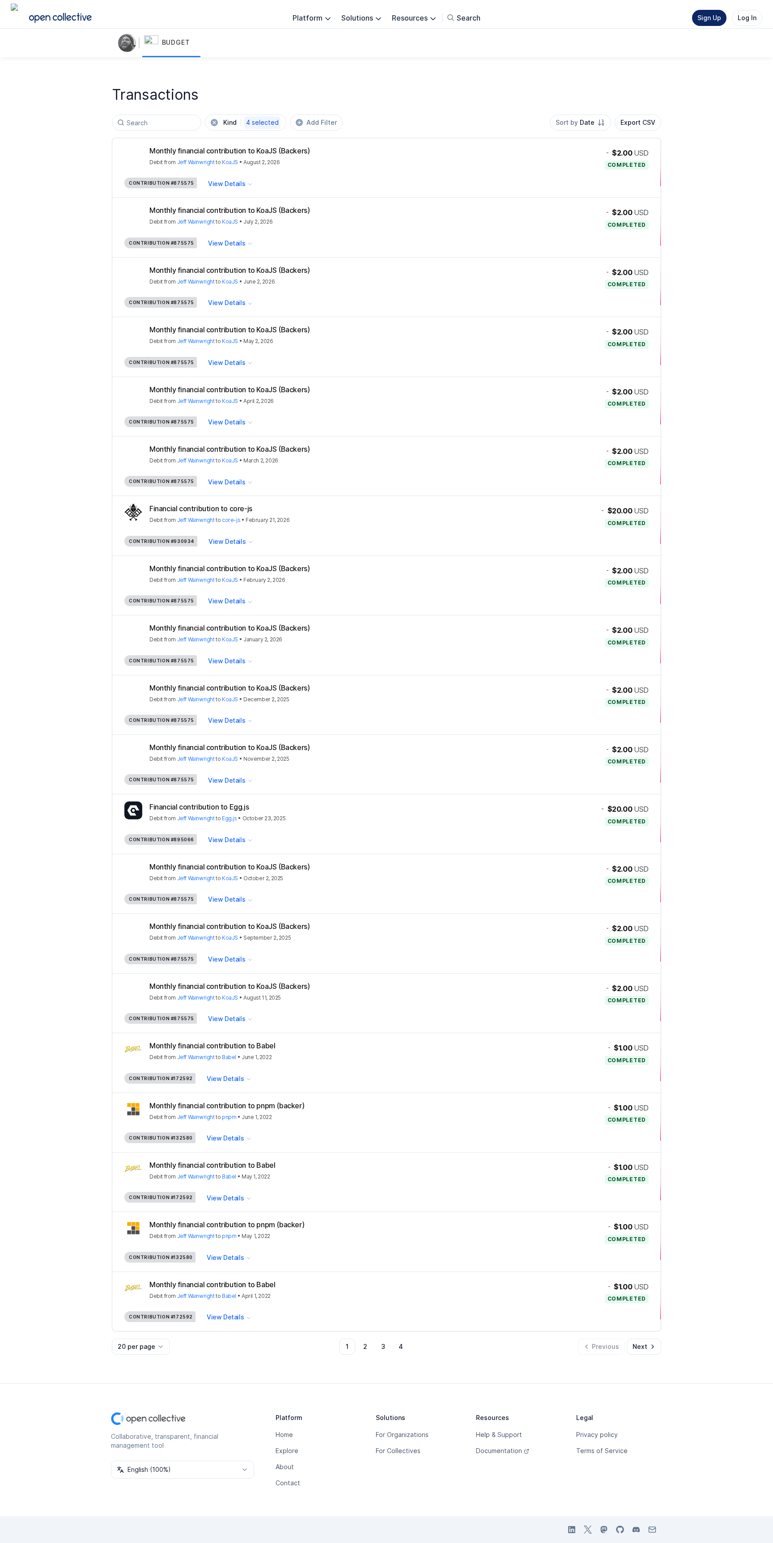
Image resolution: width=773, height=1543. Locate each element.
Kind (251, 122)
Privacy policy (597, 1434)
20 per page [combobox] (136, 1346)
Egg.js (229, 818)
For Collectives (398, 1450)
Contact (288, 1483)
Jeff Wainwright (196, 162)
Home (284, 1434)
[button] (171, 43)
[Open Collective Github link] (620, 1529)
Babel (229, 1057)
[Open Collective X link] (588, 1529)
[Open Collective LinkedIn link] (571, 1529)
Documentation (499, 1450)
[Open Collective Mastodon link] (604, 1529)
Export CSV (637, 122)
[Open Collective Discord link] (636, 1529)
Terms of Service (602, 1450)
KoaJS (230, 162)
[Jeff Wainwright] (129, 43)
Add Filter (321, 122)
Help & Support (499, 1434)
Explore (287, 1450)
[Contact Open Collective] (652, 1529)
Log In (747, 17)
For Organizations (402, 1434)
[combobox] (580, 122)
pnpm (229, 1117)
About (285, 1467)
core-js (231, 520)
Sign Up (709, 17)
